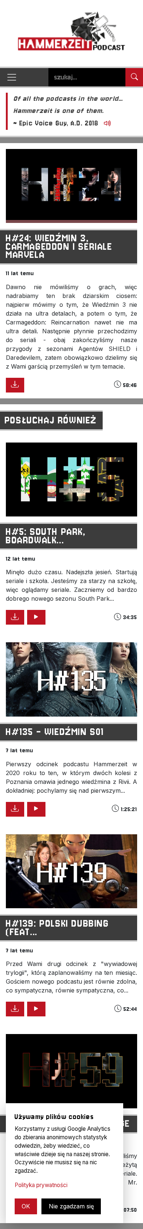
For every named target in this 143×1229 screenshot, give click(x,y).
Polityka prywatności (41, 1185)
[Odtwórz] (106, 123)
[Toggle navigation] (12, 77)
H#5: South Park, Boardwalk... (46, 535)
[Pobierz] (15, 385)
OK (26, 1206)
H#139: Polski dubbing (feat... (57, 927)
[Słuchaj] (36, 617)
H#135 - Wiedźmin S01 (55, 731)
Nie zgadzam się (71, 1206)
